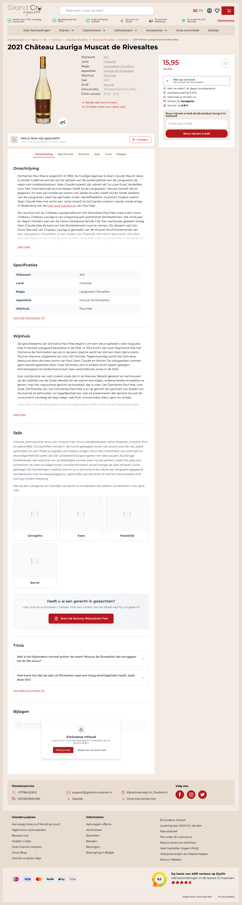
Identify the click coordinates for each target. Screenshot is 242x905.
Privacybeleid (226, 896)
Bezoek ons (20, 835)
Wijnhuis (83, 154)
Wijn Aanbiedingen (37, 30)
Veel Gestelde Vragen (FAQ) (179, 848)
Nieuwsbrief (168, 831)
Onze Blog (19, 852)
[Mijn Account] (209, 10)
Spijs (97, 154)
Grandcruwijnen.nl (17, 40)
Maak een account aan (92, 750)
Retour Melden (171, 859)
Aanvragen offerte (98, 824)
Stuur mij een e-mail (196, 133)
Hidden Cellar (21, 841)
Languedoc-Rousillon (76, 40)
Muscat (109, 84)
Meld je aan (63, 750)
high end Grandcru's (61, 205)
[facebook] (180, 794)
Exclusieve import (173, 820)
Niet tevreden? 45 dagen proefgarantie (191, 88)
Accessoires (154, 30)
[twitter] (202, 794)
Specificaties (65, 154)
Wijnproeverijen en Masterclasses (184, 854)
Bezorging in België (100, 852)
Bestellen (93, 835)
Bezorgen (93, 847)
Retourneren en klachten (178, 842)
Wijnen (64, 30)
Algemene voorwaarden (29, 830)
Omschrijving (44, 154)
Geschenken (92, 30)
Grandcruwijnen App (26, 858)
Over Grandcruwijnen (27, 847)
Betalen (91, 841)
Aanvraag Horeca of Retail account (36, 824)
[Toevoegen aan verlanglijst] (226, 63)
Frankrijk (56, 40)
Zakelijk (213, 30)
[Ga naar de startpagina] (24, 10)
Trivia (108, 154)
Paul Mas (124, 40)
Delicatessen (123, 30)
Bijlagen (122, 154)
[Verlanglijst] (217, 10)
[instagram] (191, 794)
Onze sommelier (187, 30)
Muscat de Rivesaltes (103, 40)
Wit (45, 40)
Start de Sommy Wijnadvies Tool (84, 618)
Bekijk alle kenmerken (101, 102)
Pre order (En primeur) (176, 837)
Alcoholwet (94, 830)
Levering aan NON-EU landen (181, 825)
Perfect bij (180, 101)
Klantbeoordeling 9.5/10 (182, 92)
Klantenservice (226, 20)
